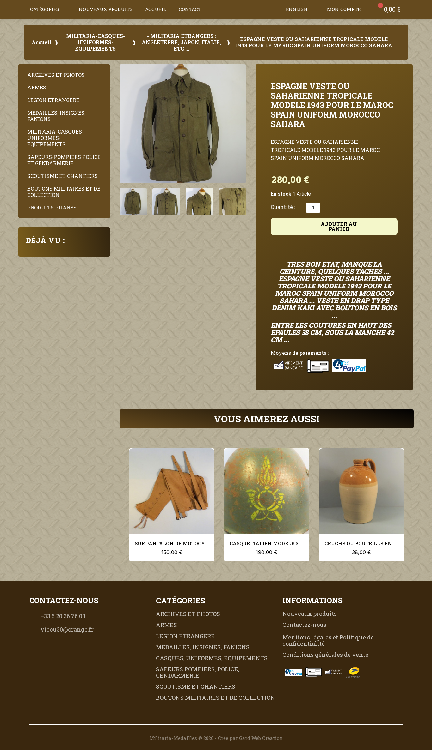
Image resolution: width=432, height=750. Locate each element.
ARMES (36, 87)
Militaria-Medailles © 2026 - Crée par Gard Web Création (216, 738)
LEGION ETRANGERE (53, 100)
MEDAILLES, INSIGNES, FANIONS (56, 115)
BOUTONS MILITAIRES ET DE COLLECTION (63, 191)
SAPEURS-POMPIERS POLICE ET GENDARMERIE (64, 160)
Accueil (155, 9)
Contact (190, 9)
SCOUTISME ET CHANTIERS (62, 175)
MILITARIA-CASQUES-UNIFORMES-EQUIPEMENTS (95, 42)
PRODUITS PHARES (52, 207)
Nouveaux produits (106, 9)
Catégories (44, 9)
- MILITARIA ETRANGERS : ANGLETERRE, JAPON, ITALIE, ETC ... (181, 42)
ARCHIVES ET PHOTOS (56, 74)
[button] (273, 9)
